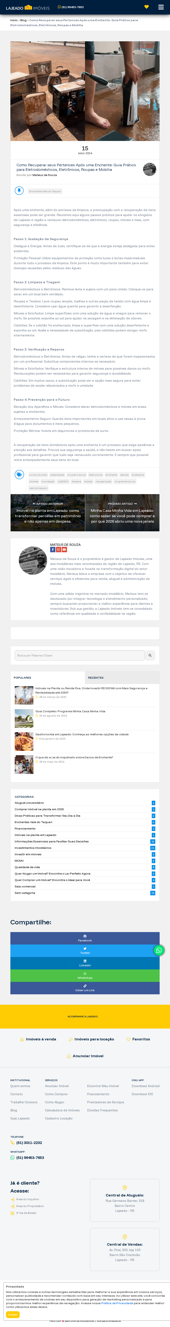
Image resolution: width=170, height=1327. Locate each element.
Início (14, 20)
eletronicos (95, 474)
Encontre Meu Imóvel (103, 1086)
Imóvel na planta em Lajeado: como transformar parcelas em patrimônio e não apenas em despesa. (48, 516)
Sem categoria (25, 893)
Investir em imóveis (28, 854)
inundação (48, 481)
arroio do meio (38, 474)
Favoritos (141, 1039)
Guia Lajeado (20, 1118)
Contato (16, 1094)
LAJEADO (63, 481)
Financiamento (25, 828)
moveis (88, 481)
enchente (111, 474)
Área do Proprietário (30, 1206)
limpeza (76, 481)
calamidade (57, 474)
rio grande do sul (124, 481)
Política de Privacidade (117, 1303)
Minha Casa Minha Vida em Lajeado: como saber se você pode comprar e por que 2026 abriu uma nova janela (122, 516)
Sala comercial (25, 886)
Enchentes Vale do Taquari (45, 191)
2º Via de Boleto (26, 1213)
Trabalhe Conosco (24, 1102)
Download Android (146, 1086)
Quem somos (20, 1086)
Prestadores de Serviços (105, 1102)
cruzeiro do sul (76, 474)
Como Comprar (56, 1094)
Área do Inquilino (27, 1199)
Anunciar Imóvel (87, 1055)
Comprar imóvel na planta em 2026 (39, 809)
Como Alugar (54, 1102)
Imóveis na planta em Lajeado (35, 835)
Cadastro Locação (59, 1118)
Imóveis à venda (40, 1039)
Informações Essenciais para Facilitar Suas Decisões (52, 841)
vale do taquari (38, 488)
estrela (124, 474)
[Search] (150, 655)
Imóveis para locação (94, 1039)
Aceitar (13, 1314)
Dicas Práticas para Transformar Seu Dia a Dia (47, 815)
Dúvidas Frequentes (102, 1110)
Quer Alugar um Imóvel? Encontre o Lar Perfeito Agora (53, 873)
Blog (23, 20)
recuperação (103, 481)
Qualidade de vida (27, 867)
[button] (77, 7)
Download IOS (142, 1094)
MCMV (19, 861)
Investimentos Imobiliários (33, 848)
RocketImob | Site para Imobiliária (100, 1320)
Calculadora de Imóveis (62, 1110)
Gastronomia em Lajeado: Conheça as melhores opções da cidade (82, 734)
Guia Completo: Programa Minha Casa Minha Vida (70, 711)
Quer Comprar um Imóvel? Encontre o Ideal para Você (52, 880)
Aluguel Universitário (29, 803)
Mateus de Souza (45, 175)
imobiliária (138, 474)
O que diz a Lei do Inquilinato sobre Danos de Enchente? (74, 757)
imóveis (33, 481)
